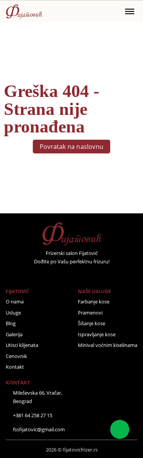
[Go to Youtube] (82, 275)
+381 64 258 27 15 (32, 415)
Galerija (14, 334)
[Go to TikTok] (91, 275)
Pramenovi (90, 312)
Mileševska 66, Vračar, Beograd (37, 397)
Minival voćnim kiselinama (107, 345)
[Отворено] (129, 11)
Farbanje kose (93, 301)
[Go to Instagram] (72, 275)
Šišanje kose (91, 323)
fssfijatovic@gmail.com (39, 429)
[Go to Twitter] (61, 275)
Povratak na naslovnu (71, 146)
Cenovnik (16, 356)
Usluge (13, 312)
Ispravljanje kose (97, 334)
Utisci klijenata (22, 345)
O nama (15, 301)
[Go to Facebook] (51, 275)
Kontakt (15, 366)
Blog (11, 323)
